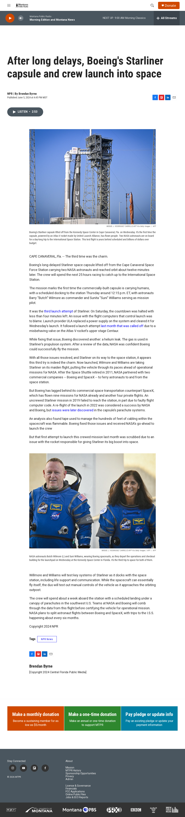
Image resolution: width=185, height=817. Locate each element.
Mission (70, 767)
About (69, 761)
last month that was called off (122, 326)
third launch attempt (58, 311)
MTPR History (73, 770)
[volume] (21, 18)
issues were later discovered (72, 410)
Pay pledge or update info (149, 714)
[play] (10, 18)
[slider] (26, 18)
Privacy (70, 776)
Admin (69, 779)
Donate (170, 5)
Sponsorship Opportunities (81, 773)
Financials (71, 788)
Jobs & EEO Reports (77, 797)
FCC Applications (75, 791)
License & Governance (78, 785)
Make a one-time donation (92, 714)
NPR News (47, 639)
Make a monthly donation (35, 714)
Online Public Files (76, 794)
